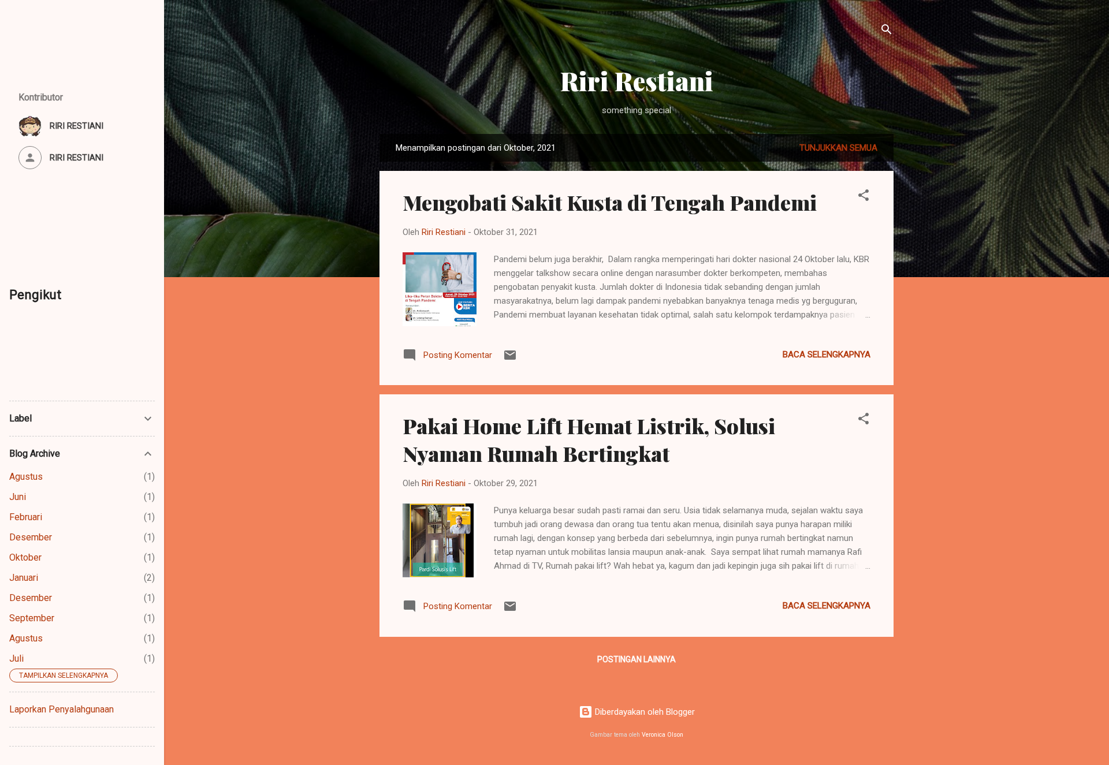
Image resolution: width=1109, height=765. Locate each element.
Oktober (25, 557)
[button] (863, 197)
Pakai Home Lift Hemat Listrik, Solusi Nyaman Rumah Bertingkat (589, 439)
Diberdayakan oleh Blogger (644, 712)
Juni (17, 496)
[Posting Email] (510, 359)
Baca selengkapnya (826, 354)
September (31, 618)
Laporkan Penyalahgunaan (61, 709)
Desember (30, 537)
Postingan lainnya (636, 659)
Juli (16, 658)
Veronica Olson (662, 734)
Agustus (26, 476)
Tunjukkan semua (838, 148)
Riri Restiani (636, 81)
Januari (23, 577)
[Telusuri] (887, 31)
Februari (25, 517)
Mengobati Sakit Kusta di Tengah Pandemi (610, 202)
